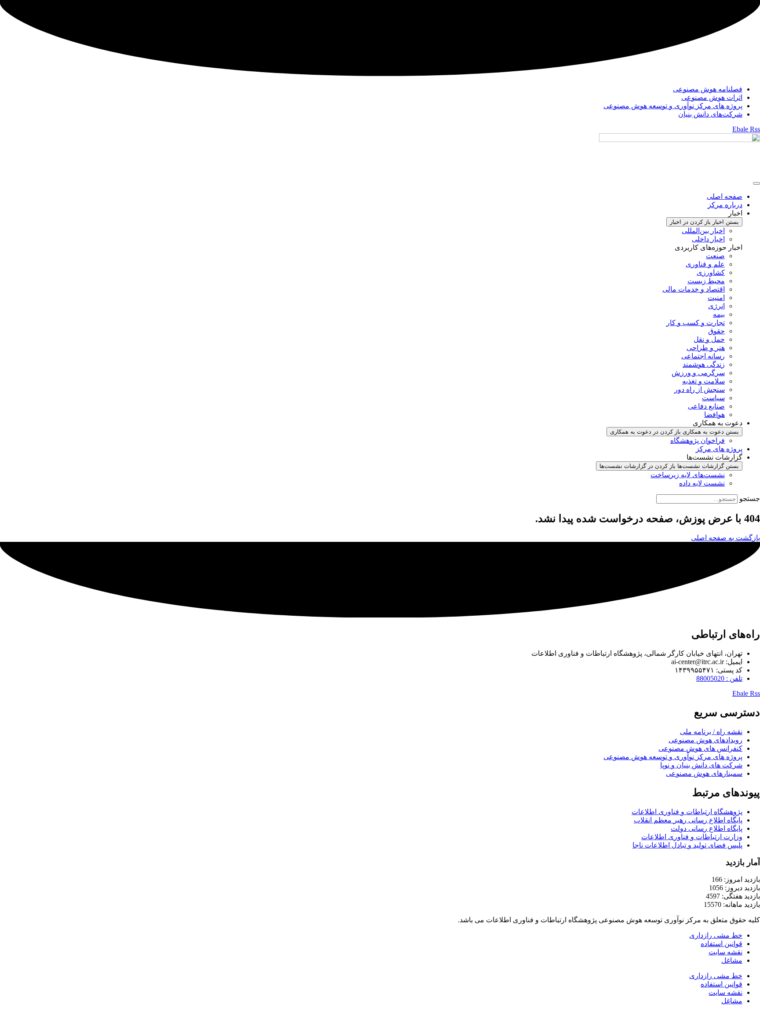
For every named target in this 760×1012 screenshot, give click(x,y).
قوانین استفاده (721, 943)
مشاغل (731, 960)
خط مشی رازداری (715, 935)
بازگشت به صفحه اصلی (725, 537)
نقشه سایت (725, 952)
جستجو (749, 498)
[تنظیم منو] (756, 183)
